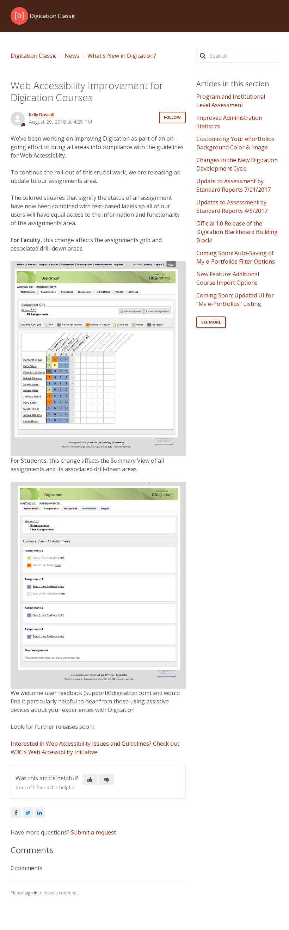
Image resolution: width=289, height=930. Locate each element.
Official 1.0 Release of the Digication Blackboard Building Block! (237, 232)
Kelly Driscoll (41, 115)
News (71, 56)
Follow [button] (172, 117)
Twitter (28, 812)
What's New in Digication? (121, 56)
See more (211, 322)
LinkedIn (40, 812)
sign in (31, 893)
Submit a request (226, 15)
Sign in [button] (265, 15)
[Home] (19, 16)
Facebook (16, 812)
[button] (90, 779)
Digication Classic (33, 56)
